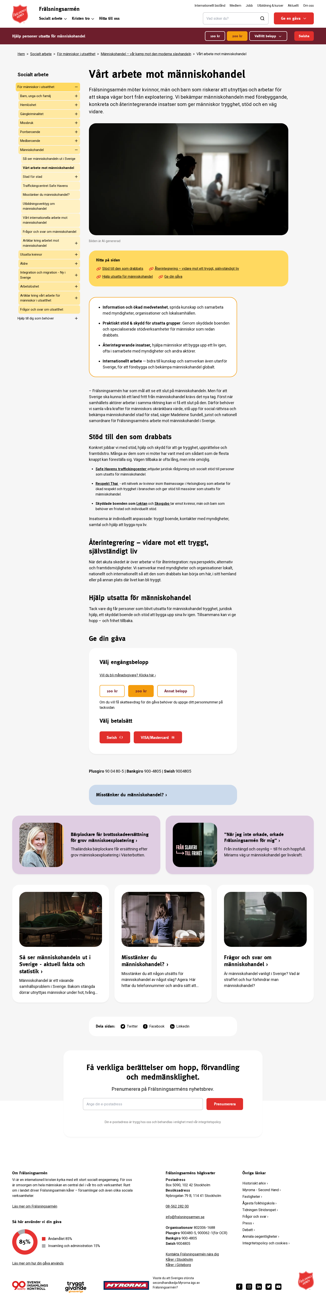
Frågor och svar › (255, 1216)
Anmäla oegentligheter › (260, 1236)
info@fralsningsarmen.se (185, 1217)
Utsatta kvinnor (31, 254)
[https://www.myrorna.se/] (126, 1285)
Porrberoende (30, 132)
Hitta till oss (109, 18)
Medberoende (30, 141)
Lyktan (141, 503)
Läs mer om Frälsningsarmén (34, 1206)
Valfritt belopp (265, 36)
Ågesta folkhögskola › (259, 1203)
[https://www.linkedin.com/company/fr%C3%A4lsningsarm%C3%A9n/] (259, 1287)
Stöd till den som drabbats (122, 268)
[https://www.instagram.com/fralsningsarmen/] (249, 1287)
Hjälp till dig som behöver (36, 318)
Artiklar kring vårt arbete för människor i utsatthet (40, 298)
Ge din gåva (173, 276)
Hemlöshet (28, 105)
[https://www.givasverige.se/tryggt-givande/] (75, 1287)
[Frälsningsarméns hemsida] (20, 14)
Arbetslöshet (29, 286)
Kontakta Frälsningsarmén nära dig (192, 1254)
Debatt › (248, 1230)
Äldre (24, 264)
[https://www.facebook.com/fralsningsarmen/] (239, 1287)
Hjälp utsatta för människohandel (127, 276)
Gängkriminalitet (31, 114)
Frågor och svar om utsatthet (41, 309)
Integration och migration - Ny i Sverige (42, 275)
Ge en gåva (290, 18)
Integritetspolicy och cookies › (266, 1243)
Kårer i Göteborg (178, 1265)
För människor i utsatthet (76, 54)
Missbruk (26, 123)
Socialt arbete (50, 18)
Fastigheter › (252, 1196)
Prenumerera (225, 1104)
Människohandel (32, 150)
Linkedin (182, 1026)
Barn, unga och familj (35, 96)
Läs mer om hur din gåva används (38, 1263)
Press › (248, 1223)
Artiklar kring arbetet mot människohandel (41, 243)
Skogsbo (162, 503)
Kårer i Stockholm (179, 1259)
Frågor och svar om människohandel (49, 232)
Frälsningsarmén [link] (59, 9)
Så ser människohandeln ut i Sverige (49, 159)
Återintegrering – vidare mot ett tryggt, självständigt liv (197, 268)
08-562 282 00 (177, 1206)
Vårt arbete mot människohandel (48, 168)
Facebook (157, 1026)
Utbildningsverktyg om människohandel (39, 206)
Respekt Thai (107, 484)
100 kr (215, 36)
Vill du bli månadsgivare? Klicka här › (128, 675)
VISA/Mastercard (155, 737)
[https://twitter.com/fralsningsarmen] (268, 1287)
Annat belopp (175, 691)
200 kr (237, 36)
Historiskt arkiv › (255, 1183)
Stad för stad (32, 177)
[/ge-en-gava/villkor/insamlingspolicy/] (30, 1285)
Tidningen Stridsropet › (260, 1210)
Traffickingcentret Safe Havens (45, 186)
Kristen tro (81, 18)
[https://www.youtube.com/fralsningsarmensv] (278, 1287)
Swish (112, 737)
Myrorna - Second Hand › (261, 1190)
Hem (21, 54)
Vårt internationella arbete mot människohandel (45, 220)
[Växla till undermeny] (73, 87)
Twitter (132, 1026)
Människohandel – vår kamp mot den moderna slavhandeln (146, 54)
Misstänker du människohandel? (46, 195)
